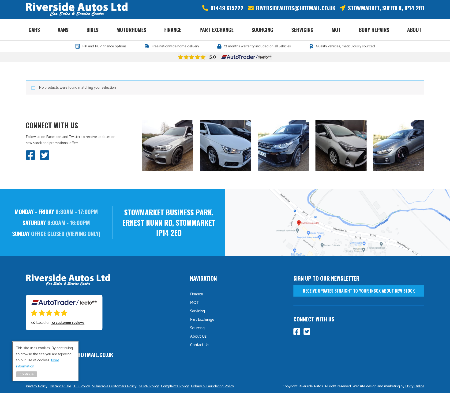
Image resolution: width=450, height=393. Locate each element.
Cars (34, 29)
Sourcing (262, 29)
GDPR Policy (149, 386)
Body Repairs (374, 29)
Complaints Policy (175, 386)
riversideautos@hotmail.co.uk (295, 8)
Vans (63, 29)
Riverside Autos (77, 9)
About (414, 29)
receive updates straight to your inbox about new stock (359, 291)
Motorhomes (131, 29)
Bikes (92, 29)
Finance (172, 29)
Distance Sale (60, 386)
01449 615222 (227, 8)
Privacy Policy (36, 386)
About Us (198, 336)
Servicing (302, 29)
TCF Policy (81, 386)
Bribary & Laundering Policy (212, 386)
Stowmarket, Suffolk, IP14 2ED (386, 8)
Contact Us (199, 345)
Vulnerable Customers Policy (114, 386)
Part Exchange (216, 29)
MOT (336, 29)
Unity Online (414, 386)
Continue (27, 374)
